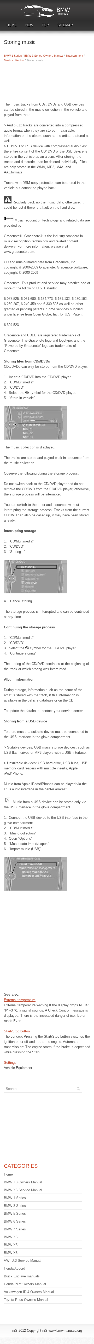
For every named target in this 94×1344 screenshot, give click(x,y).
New (29, 25)
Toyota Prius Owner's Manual (26, 1300)
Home (12, 25)
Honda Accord (14, 1268)
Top (45, 25)
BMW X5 (10, 1245)
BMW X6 (10, 1253)
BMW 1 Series (13, 55)
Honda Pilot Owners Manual (25, 1284)
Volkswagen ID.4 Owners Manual (29, 1292)
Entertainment (74, 55)
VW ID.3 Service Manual (22, 1261)
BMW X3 (10, 1237)
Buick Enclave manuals (22, 1276)
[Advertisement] (47, 81)
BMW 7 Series (15, 1229)
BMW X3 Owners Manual (23, 1182)
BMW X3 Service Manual (23, 1190)
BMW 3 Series (15, 1206)
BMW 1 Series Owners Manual (43, 55)
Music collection (14, 60)
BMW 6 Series (15, 1221)
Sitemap (65, 25)
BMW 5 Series (15, 1214)
